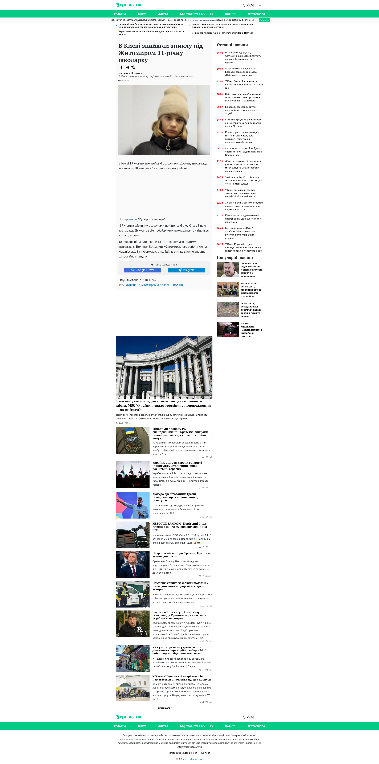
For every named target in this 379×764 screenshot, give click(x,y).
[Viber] (133, 67)
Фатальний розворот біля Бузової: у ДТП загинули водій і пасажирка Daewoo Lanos (243, 151)
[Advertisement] (164, 193)
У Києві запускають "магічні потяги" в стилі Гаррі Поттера (222, 33)
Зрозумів (264, 20)
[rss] (252, 5)
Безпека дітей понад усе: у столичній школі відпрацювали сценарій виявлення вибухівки (223, 25)
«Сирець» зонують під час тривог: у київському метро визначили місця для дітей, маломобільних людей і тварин (243, 166)
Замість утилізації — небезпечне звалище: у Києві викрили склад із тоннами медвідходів (243, 180)
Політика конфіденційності (182, 753)
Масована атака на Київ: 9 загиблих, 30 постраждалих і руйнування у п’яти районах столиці (241, 233)
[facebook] (243, 5)
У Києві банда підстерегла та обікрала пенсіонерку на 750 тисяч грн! (244, 84)
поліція (178, 285)
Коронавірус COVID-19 (196, 14)
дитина (131, 285)
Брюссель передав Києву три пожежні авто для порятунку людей (241, 110)
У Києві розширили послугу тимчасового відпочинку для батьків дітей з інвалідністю (240, 193)
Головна (120, 14)
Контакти (206, 753)
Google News (145, 270)
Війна (142, 14)
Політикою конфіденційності (202, 20)
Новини (230, 14)
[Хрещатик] (128, 5)
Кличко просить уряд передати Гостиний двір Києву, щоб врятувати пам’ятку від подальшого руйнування (242, 137)
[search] (260, 5)
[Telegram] (127, 67)
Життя (163, 14)
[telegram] (247, 5)
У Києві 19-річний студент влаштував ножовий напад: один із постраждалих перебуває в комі (243, 247)
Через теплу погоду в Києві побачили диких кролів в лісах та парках (151, 33)
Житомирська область (155, 285)
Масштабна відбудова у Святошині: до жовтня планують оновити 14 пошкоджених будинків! (243, 57)
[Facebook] (121, 67)
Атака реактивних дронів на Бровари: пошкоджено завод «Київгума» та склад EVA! (241, 71)
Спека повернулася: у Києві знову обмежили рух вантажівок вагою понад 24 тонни (243, 123)
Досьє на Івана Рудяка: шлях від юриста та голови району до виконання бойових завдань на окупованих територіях (150, 25)
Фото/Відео (256, 14)
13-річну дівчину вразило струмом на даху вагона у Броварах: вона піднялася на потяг (244, 206)
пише (133, 219)
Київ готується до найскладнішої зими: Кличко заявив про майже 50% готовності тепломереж (243, 97)
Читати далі (163, 708)
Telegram (188, 270)
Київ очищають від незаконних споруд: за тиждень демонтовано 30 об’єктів (243, 218)
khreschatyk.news (193, 759)
